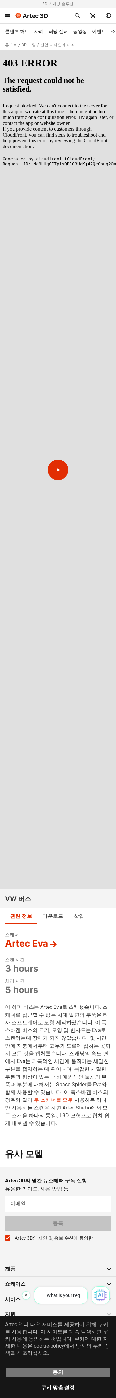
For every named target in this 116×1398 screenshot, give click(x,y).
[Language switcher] (108, 15)
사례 (39, 31)
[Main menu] (7, 15)
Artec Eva (26, 943)
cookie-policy (49, 1346)
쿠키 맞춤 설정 (58, 1387)
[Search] (77, 15)
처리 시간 (14, 981)
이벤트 (99, 31)
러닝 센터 (58, 31)
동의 (58, 1372)
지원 (10, 1314)
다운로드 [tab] (53, 916)
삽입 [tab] (79, 916)
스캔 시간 (14, 959)
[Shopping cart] (93, 15)
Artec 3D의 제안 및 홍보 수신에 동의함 (54, 1238)
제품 (10, 1269)
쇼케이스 (15, 1284)
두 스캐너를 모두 (53, 1100)
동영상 (80, 31)
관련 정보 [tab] (21, 916)
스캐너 (12, 934)
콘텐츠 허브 (17, 31)
